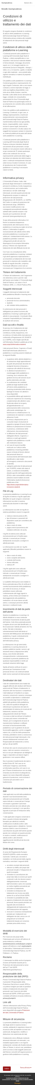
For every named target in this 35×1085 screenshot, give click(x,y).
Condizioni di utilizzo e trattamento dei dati (17, 1078)
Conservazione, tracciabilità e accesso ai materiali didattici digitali (17, 1080)
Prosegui (18, 1083)
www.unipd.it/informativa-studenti (14, 344)
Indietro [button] (6, 1068)
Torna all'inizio (25, 1067)
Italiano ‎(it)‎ (27, 3)
